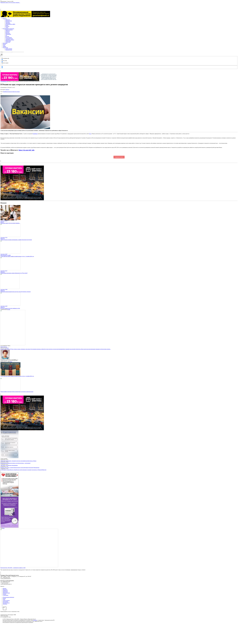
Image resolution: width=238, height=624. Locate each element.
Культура (7, 26)
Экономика (7, 23)
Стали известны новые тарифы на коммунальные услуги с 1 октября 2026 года (17, 256)
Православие (8, 40)
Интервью (5, 43)
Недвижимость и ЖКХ (10, 24)
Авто (4, 45)
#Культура (5, 589)
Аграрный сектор (9, 38)
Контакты (5, 603)
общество (14, 91)
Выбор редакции (9, 29)
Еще (8, 347)
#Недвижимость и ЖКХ (5, 255)
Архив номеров (8, 48)
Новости (5, 18)
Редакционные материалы (8, 28)
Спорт (6, 27)
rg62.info (35, 620)
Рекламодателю (8, 49)
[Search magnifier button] (1, 54)
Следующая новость (119, 157)
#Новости (2, 238)
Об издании (5, 47)
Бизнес (6, 25)
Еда (6, 35)
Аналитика (7, 42)
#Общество (5, 590)
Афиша (4, 46)
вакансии (10, 91)
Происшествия (8, 20)
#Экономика (5, 595)
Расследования (8, 37)
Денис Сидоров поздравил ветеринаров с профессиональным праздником (16, 239)
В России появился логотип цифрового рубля (10, 308)
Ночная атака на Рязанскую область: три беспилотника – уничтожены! (15, 463)
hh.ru (90, 133)
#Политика (5, 591)
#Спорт (4, 594)
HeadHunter (5, 91)
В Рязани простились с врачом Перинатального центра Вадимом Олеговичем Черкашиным (19, 467)
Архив (8, 309)
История (7, 36)
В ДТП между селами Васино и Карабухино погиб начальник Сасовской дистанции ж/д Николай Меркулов (23, 469)
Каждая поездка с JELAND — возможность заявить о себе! (12, 567)
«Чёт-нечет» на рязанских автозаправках (9, 465)
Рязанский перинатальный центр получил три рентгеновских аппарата (15, 291)
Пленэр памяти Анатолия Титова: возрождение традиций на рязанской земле (16, 391)
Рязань (1, 5)
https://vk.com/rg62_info (26, 150)
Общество (7, 19)
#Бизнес (2, 221)
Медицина (7, 33)
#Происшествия (6, 592)
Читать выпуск (3, 346)
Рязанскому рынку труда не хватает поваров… (10, 2)
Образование (8, 34)
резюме (18, 91)
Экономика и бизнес (9, 39)
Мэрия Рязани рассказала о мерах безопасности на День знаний (13, 273)
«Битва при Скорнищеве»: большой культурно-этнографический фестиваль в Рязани (18, 460)
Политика (7, 21)
